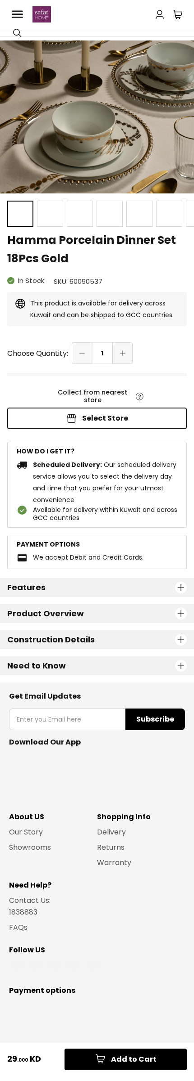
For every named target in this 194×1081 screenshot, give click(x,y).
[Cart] (177, 14)
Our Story (26, 832)
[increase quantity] (122, 353)
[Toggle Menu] (17, 14)
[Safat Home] (41, 14)
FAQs (18, 927)
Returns (111, 847)
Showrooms (30, 847)
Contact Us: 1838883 (30, 906)
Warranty (114, 862)
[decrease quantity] (82, 353)
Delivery (111, 832)
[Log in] (159, 12)
